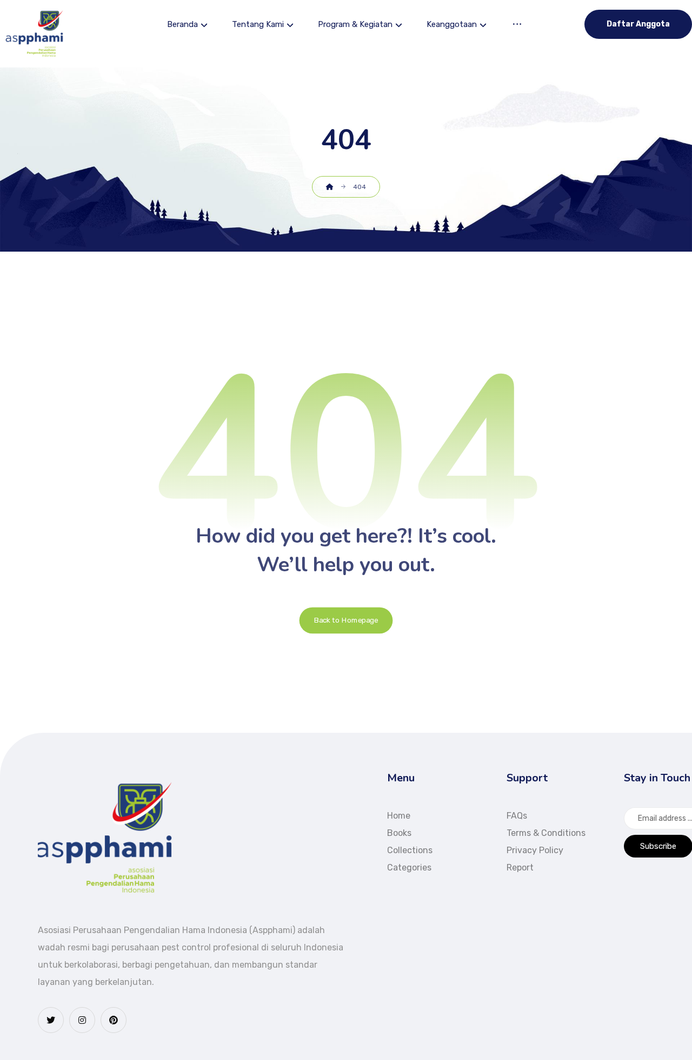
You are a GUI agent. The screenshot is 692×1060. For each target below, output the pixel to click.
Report (520, 867)
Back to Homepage (346, 620)
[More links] (517, 25)
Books (399, 833)
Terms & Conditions (546, 833)
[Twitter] (51, 1020)
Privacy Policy (535, 850)
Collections (409, 850)
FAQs (517, 816)
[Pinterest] (114, 1020)
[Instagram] (82, 1020)
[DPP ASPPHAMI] (35, 33)
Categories (409, 867)
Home (398, 816)
